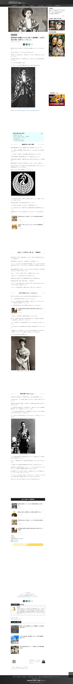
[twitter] (24, 44)
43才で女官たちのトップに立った (20, 137)
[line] (29, 44)
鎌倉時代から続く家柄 (18, 135)
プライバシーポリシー (57, 676)
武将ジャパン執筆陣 (38, 676)
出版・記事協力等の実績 (45, 676)
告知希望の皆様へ (58, 5)
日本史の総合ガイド (24, 676)
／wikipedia (16, 540)
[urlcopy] (32, 44)
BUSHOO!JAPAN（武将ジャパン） (17, 3)
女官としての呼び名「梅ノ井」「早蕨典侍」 (22, 136)
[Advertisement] (28, 123)
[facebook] (27, 44)
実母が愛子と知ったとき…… (19, 139)
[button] (71, 674)
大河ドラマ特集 (40, 5)
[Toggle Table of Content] (41, 133)
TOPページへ (27, 544)
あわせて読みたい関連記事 (19, 140)
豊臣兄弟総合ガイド (15, 5)
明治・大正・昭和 (14, 617)
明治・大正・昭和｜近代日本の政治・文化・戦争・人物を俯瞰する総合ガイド (26, 110)
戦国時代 (23, 5)
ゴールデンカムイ (49, 5)
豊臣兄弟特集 (19, 676)
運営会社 (51, 676)
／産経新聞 (21, 538)
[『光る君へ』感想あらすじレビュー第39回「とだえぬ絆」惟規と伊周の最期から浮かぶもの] (19, 662)
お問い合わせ (28, 596)
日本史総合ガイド (32, 5)
